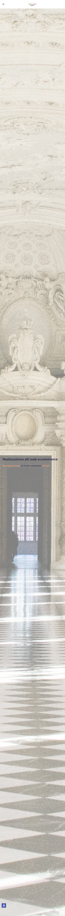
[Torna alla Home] (32, 4)
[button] (3, 4)
